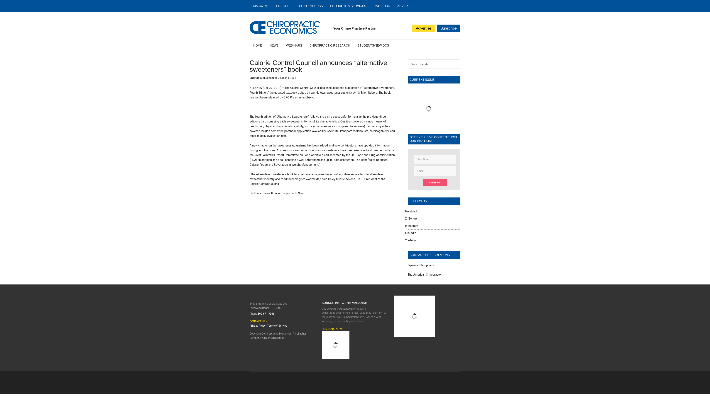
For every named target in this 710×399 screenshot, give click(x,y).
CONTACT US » (258, 321)
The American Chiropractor (425, 274)
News (267, 193)
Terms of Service (277, 325)
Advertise (423, 28)
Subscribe (448, 28)
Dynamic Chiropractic (421, 265)
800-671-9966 (266, 313)
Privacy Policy (258, 325)
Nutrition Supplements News (288, 193)
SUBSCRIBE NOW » (333, 329)
